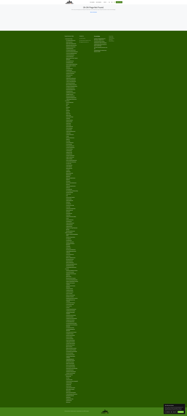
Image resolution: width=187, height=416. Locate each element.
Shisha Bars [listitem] (68, 202)
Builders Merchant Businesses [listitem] (71, 43)
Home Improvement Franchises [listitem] (71, 332)
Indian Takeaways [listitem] (69, 166)
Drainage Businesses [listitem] (69, 62)
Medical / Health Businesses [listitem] (70, 257)
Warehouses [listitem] (68, 402)
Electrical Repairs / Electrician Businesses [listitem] (71, 66)
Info (112, 2)
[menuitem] (114, 2)
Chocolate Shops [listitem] (69, 129)
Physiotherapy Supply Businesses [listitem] (71, 264)
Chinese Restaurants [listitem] (69, 126)
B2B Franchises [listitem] (68, 276)
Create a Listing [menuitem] (119, 2)
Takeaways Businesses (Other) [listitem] (71, 216)
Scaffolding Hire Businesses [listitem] (70, 92)
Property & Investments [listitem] (69, 374)
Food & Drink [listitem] (67, 100)
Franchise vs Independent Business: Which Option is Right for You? (100, 39)
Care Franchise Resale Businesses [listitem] (71, 279)
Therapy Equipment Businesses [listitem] (71, 267)
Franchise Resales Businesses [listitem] (71, 309)
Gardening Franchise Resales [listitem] (71, 315)
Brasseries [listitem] (68, 110)
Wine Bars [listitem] (67, 229)
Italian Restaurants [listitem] (69, 168)
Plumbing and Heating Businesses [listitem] (71, 86)
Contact (105, 2)
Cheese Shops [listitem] (68, 123)
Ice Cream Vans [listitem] (68, 163)
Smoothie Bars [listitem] (68, 203)
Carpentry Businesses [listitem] (69, 48)
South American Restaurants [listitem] (70, 208)
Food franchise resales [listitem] (70, 304)
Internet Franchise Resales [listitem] (70, 335)
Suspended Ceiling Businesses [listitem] (71, 97)
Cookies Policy (111, 37)
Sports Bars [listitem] (68, 211)
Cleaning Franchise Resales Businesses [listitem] (70, 287)
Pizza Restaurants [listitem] (69, 189)
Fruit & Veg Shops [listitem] (69, 150)
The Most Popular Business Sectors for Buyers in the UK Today (100, 45)
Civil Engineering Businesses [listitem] (71, 50)
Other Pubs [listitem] (68, 184)
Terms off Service (111, 38)
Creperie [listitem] (67, 136)
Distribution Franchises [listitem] (70, 296)
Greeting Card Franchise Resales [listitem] (71, 318)
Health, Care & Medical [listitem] (68, 232)
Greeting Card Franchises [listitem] (70, 320)
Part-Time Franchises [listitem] (69, 353)
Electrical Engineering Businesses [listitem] (71, 64)
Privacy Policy (111, 36)
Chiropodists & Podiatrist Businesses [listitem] (70, 244)
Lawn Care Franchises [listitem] (69, 338)
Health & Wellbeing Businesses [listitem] (71, 251)
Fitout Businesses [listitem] (69, 70)
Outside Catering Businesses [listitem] (71, 186)
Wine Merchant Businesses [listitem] (70, 231)
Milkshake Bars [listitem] (68, 174)
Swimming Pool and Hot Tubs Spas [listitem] (71, 368)
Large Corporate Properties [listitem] (70, 387)
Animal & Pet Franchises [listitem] (70, 272)
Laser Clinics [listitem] (68, 256)
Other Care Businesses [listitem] (70, 262)
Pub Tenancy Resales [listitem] (69, 192)
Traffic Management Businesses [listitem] (71, 99)
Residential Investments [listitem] (70, 395)
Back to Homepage (93, 12)
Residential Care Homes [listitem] (70, 265)
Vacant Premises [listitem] (69, 400)
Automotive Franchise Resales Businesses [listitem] (71, 274)
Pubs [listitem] (67, 195)
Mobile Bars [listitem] (68, 176)
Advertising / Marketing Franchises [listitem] (71, 270)
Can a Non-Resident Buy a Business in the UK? (100, 48)
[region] (174, 409)
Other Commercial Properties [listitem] (71, 392)
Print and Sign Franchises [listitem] (70, 354)
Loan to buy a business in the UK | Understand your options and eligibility (100, 42)
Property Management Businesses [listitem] (71, 394)
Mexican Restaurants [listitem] (69, 173)
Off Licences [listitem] (68, 181)
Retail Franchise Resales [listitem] (70, 363)
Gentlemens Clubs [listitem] (69, 152)
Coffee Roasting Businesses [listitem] (70, 131)
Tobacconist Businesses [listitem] (70, 223)
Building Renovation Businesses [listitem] (71, 45)
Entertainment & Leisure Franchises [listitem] (72, 298)
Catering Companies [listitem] (69, 120)
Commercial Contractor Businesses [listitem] (72, 51)
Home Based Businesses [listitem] (70, 321)
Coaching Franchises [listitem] (69, 290)
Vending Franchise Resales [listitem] (70, 373)
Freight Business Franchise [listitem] (70, 310)
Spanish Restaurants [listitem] (69, 210)
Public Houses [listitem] (68, 194)
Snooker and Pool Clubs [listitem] (70, 205)
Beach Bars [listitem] (68, 107)
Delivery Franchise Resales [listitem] (70, 295)
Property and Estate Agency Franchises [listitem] (70, 357)
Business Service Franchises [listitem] (71, 278)
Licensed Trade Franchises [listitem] (70, 343)
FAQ (109, 2)
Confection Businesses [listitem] (70, 134)
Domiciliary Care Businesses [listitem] (71, 249)
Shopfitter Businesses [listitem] (69, 94)
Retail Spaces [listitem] (68, 397)
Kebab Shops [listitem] (68, 171)
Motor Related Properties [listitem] (70, 389)
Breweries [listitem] (68, 112)
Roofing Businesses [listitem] (69, 91)
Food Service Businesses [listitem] (70, 147)
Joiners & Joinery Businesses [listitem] (71, 81)
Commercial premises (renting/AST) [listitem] (72, 381)
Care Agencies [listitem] (68, 238)
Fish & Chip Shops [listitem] (69, 144)
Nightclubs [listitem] (68, 179)
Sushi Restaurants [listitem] (69, 213)
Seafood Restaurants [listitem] (69, 200)
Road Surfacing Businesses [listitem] (70, 89)
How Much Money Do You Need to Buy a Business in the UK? (100, 51)
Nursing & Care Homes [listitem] (70, 259)
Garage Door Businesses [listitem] (70, 73)
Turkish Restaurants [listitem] (69, 224)
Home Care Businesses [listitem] (70, 254)
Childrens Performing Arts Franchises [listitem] (70, 284)
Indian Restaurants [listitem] (69, 165)
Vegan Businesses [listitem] (69, 226)
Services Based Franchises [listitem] (70, 366)
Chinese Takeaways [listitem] (69, 128)
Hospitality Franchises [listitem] (69, 333)
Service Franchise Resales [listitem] (70, 365)
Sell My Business (98, 2)
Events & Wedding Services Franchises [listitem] (70, 301)
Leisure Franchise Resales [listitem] (70, 340)
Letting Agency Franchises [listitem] (70, 341)
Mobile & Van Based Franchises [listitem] (71, 348)
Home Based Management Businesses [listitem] (70, 330)
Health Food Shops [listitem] (69, 158)
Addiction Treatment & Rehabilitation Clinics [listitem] (72, 235)
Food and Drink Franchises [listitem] (70, 302)
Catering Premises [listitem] (69, 121)
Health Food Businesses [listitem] (70, 157)
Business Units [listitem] (68, 376)
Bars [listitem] (67, 105)
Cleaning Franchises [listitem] (69, 288)
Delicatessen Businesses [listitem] (70, 137)
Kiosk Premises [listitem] (68, 386)
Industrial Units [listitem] (68, 384)
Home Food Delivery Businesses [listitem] (71, 160)
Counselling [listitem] (68, 246)
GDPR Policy (111, 39)
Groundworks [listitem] (68, 76)
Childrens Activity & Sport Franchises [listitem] (72, 281)
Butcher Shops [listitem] (68, 115)
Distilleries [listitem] (68, 139)
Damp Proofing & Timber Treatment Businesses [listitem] (72, 59)
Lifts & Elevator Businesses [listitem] (70, 83)
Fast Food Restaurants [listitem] (69, 142)
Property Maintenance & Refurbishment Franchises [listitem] (70, 360)
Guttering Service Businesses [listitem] (71, 78)
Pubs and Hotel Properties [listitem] (70, 197)
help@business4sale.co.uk (84, 42)
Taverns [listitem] (67, 218)
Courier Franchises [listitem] (69, 293)
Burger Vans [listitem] (68, 113)
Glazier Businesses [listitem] (69, 75)
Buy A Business (92, 2)
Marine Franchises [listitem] (69, 346)
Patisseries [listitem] (68, 187)
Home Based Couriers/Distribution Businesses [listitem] (71, 326)
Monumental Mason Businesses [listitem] (71, 84)
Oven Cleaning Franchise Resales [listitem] (71, 351)
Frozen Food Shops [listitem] (69, 149)
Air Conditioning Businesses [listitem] (70, 40)
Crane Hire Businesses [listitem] (70, 56)
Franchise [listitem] (67, 307)
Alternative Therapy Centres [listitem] (70, 237)
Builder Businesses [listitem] (69, 42)
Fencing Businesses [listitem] (69, 68)
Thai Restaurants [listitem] (69, 221)
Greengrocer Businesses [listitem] (70, 155)
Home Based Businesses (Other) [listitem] (71, 323)
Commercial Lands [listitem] (69, 379)
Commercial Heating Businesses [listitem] (71, 53)
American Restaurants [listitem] (69, 102)
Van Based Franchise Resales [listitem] (71, 371)
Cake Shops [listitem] (68, 118)
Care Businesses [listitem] (69, 240)
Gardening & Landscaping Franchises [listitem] (70, 313)
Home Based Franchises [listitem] (70, 327)
